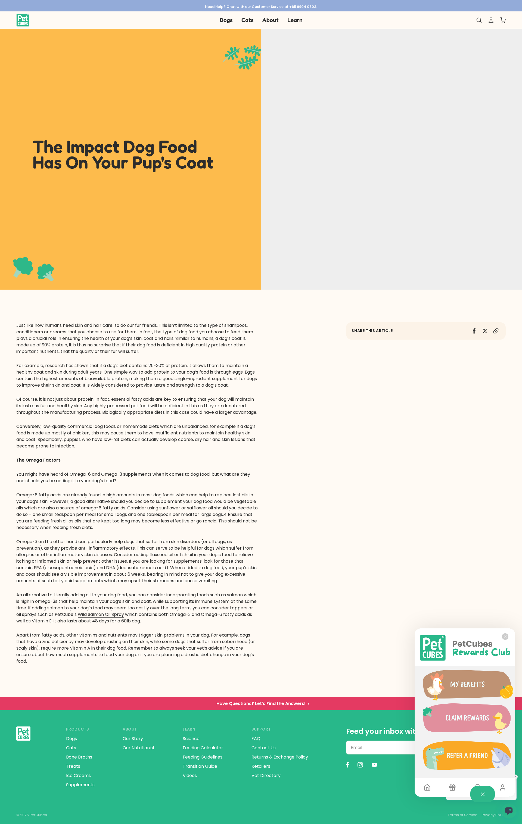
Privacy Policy (494, 815)
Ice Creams (78, 775)
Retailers (260, 766)
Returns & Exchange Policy (279, 757)
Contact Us (263, 748)
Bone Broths (79, 757)
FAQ (255, 738)
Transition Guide (200, 766)
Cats (71, 748)
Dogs (71, 738)
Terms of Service (462, 815)
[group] (261, 5)
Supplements (80, 785)
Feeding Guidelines (202, 757)
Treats (73, 766)
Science (191, 738)
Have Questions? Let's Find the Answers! (261, 703)
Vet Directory (266, 775)
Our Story (133, 738)
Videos (190, 775)
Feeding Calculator (203, 748)
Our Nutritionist (139, 748)
